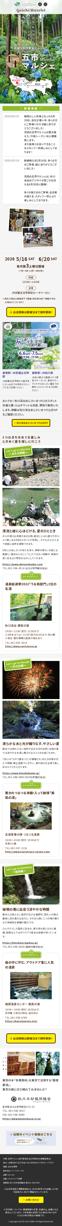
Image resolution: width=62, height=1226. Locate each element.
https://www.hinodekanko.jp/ (21, 773)
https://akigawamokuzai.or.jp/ (21, 1118)
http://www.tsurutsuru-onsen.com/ (27, 851)
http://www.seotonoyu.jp (21, 646)
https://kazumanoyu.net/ (21, 1021)
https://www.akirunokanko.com (22, 564)
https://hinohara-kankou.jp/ (20, 942)
